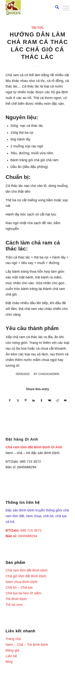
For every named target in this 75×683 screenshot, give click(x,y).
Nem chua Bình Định (22, 582)
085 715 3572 (31, 530)
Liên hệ (11, 656)
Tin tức (37, 27)
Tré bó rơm (14, 605)
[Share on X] (18, 400)
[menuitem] (55, 7)
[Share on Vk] (49, 400)
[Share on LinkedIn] (34, 400)
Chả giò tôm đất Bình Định (26, 576)
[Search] (55, 7)
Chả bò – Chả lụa (19, 587)
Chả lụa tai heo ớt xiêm (23, 593)
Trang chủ (13, 639)
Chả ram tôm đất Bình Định (27, 570)
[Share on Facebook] (10, 400)
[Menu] (64, 7)
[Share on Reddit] (57, 400)
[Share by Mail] (65, 400)
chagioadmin (48, 374)
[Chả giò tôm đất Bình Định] (31, 7)
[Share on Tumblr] (41, 400)
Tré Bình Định (16, 599)
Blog (9, 662)
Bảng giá (12, 650)
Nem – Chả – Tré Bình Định (27, 645)
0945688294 (27, 536)
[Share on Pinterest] (26, 400)
